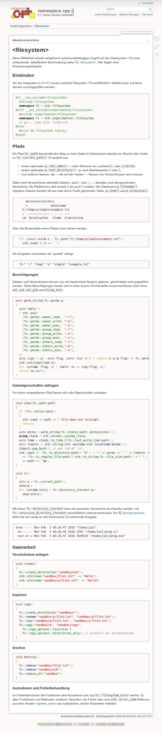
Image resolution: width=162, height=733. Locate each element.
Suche (151, 9)
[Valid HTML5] (81, 723)
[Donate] (46, 723)
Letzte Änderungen (106, 14)
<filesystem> (42, 26)
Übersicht (147, 14)
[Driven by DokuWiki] (116, 723)
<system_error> (46, 703)
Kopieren (140, 96)
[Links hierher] (157, 47)
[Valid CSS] (98, 723)
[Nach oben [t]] (157, 55)
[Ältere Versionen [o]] (157, 39)
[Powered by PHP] (63, 723)
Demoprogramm (133, 513)
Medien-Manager (129, 14)
